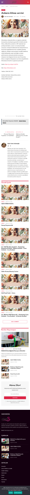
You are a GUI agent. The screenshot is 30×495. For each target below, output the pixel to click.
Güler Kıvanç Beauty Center (9, 271)
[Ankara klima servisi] (15, 28)
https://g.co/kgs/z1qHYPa (11, 64)
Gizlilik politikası (17, 492)
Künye (2, 477)
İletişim (2, 475)
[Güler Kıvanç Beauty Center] (15, 260)
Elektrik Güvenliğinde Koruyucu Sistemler (13, 351)
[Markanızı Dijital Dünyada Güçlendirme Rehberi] (5, 368)
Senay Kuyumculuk (7, 225)
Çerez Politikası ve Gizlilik (6, 468)
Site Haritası (4, 479)
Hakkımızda (3, 473)
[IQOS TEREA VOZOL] (15, 192)
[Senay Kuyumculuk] (15, 214)
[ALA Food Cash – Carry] (15, 281)
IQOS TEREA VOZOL (7, 203)
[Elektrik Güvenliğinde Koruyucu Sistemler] (15, 339)
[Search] (28, 2)
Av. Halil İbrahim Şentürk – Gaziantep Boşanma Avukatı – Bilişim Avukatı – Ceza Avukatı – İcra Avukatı (14, 248)
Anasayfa (3, 466)
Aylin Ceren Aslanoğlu (8, 16)
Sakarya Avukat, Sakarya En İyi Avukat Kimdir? (22, 136)
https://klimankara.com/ (10, 68)
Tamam (10, 492)
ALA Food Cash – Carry (8, 293)
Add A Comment (15, 321)
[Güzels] (15, 2)
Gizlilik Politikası (21, 401)
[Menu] (2, 2)
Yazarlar (3, 481)
